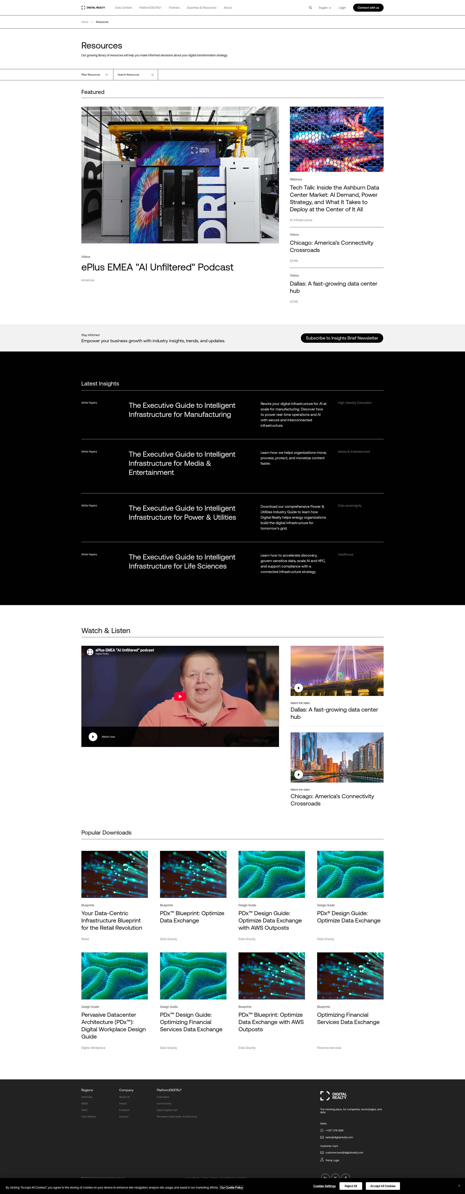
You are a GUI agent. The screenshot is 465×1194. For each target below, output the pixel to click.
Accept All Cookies (382, 1186)
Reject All (351, 1186)
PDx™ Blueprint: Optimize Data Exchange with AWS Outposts (271, 1022)
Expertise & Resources (202, 7)
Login (342, 7)
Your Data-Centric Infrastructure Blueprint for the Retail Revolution (111, 920)
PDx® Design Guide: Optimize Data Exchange (349, 917)
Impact (123, 1103)
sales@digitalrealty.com (339, 1137)
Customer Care (329, 1146)
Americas (86, 1097)
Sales (323, 1123)
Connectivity (164, 1103)
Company (126, 1090)
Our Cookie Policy (231, 1187)
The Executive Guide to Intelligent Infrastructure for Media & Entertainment (182, 463)
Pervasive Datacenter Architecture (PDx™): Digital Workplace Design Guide (113, 1025)
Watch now (108, 736)
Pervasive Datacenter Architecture (177, 1116)
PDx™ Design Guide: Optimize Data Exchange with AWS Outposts (270, 920)
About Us (124, 1097)
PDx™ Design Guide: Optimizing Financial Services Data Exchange (191, 1022)
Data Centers (123, 7)
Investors (124, 1110)
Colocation (163, 1097)
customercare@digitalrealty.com (344, 1152)
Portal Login (332, 1160)
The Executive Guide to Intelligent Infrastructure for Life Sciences (182, 561)
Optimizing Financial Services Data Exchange (348, 1018)
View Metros (88, 1116)
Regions (87, 1090)
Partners (174, 7)
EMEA (84, 1103)
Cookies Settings (324, 1186)
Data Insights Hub (167, 1110)
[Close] (459, 1186)
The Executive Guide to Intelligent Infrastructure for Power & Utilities (182, 512)
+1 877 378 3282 (334, 1130)
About (228, 7)
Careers (123, 1116)
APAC (84, 1110)
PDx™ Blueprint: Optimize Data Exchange (192, 917)
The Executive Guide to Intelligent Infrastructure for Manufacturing (182, 409)
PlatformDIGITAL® (150, 7)
